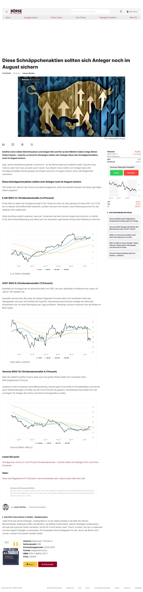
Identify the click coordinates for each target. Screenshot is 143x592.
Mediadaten (138, 588)
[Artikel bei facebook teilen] (22, 144)
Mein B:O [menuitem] (133, 17)
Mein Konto (133, 12)
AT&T (20, 362)
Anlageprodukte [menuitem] (30, 17)
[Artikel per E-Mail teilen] (3, 144)
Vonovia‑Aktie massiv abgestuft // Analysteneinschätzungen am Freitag (123, 220)
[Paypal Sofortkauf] (30, 564)
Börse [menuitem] (8, 17)
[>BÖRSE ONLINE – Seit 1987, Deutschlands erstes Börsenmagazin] (16, 11)
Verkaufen (131, 173)
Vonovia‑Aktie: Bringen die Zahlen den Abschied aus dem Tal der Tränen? (124, 228)
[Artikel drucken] (12, 144)
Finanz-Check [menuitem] (56, 17)
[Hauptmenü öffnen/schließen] (6, 11)
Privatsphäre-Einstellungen (102, 588)
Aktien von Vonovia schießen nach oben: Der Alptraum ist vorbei (122, 236)
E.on (20, 274)
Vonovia (23, 380)
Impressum (127, 588)
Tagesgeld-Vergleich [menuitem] (107, 17)
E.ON (43, 203)
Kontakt (117, 588)
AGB (79, 588)
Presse (88, 588)
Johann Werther (20, 507)
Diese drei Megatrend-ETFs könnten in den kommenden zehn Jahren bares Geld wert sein (43, 478)
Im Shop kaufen (48, 564)
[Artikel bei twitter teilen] (31, 144)
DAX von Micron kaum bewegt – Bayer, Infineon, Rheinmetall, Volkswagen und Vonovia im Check (124, 245)
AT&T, (52, 288)
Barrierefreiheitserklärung (54, 588)
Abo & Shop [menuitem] (81, 17)
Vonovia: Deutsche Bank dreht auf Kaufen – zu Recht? (122, 254)
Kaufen (116, 173)
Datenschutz (70, 588)
